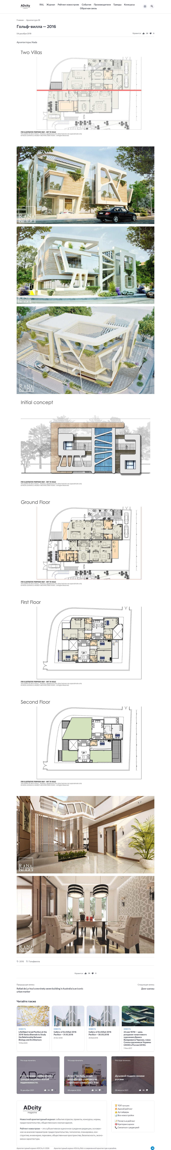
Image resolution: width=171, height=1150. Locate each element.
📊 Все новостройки (124, 1115)
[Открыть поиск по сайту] (152, 6)
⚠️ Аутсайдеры (122, 1112)
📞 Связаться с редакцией (127, 1127)
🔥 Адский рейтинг (123, 1109)
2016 (21, 961)
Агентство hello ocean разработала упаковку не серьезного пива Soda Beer (83, 1079)
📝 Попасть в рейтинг (125, 1121)
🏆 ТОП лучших (122, 1105)
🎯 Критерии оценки (124, 1124)
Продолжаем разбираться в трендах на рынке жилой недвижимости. (36, 1079)
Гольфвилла (34, 961)
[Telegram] (152, 1148)
